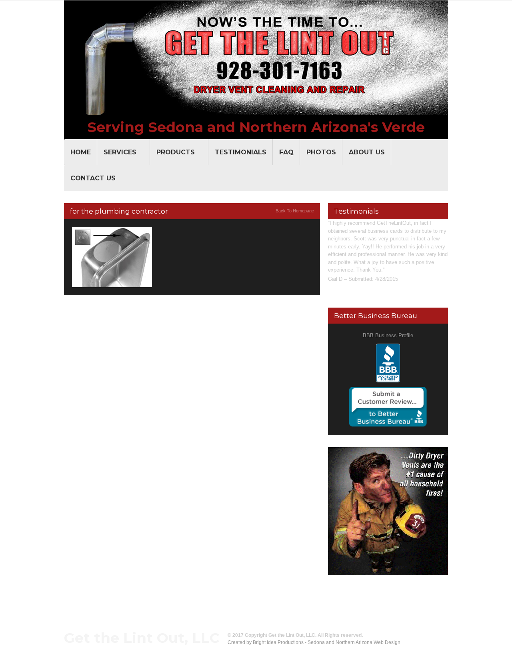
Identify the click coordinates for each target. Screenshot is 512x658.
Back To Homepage (295, 210)
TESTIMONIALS (240, 152)
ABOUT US (367, 152)
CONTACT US (93, 178)
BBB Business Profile (388, 335)
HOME (80, 152)
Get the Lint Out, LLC (142, 637)
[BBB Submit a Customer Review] (388, 390)
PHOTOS (321, 152)
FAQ (286, 152)
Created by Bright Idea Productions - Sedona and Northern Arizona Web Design (314, 642)
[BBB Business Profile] (388, 347)
